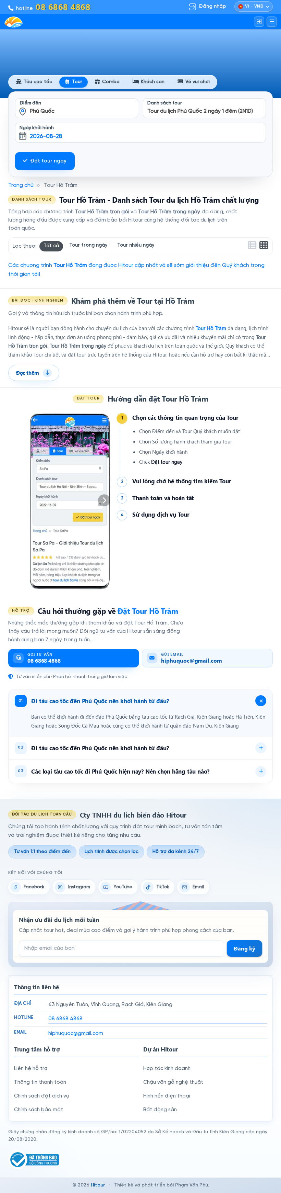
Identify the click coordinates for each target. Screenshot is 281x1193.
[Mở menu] (272, 21)
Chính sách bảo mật (38, 1110)
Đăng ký (244, 948)
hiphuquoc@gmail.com (75, 1033)
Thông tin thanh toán (40, 1082)
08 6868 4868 (65, 1019)
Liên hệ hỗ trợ (30, 1068)
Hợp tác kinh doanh (167, 1068)
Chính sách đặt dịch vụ (41, 1096)
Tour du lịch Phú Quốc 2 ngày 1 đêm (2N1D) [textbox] (200, 111)
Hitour (98, 1185)
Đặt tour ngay (48, 161)
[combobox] (76, 104)
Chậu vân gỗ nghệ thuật (173, 1082)
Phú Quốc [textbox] (42, 111)
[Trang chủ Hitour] (13, 21)
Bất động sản (160, 1110)
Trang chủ (21, 185)
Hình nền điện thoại (166, 1096)
